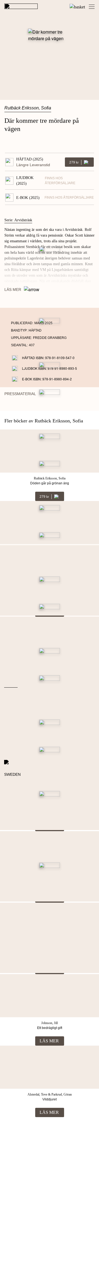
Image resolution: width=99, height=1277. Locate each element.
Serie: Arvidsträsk (18, 220)
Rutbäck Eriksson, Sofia (27, 108)
